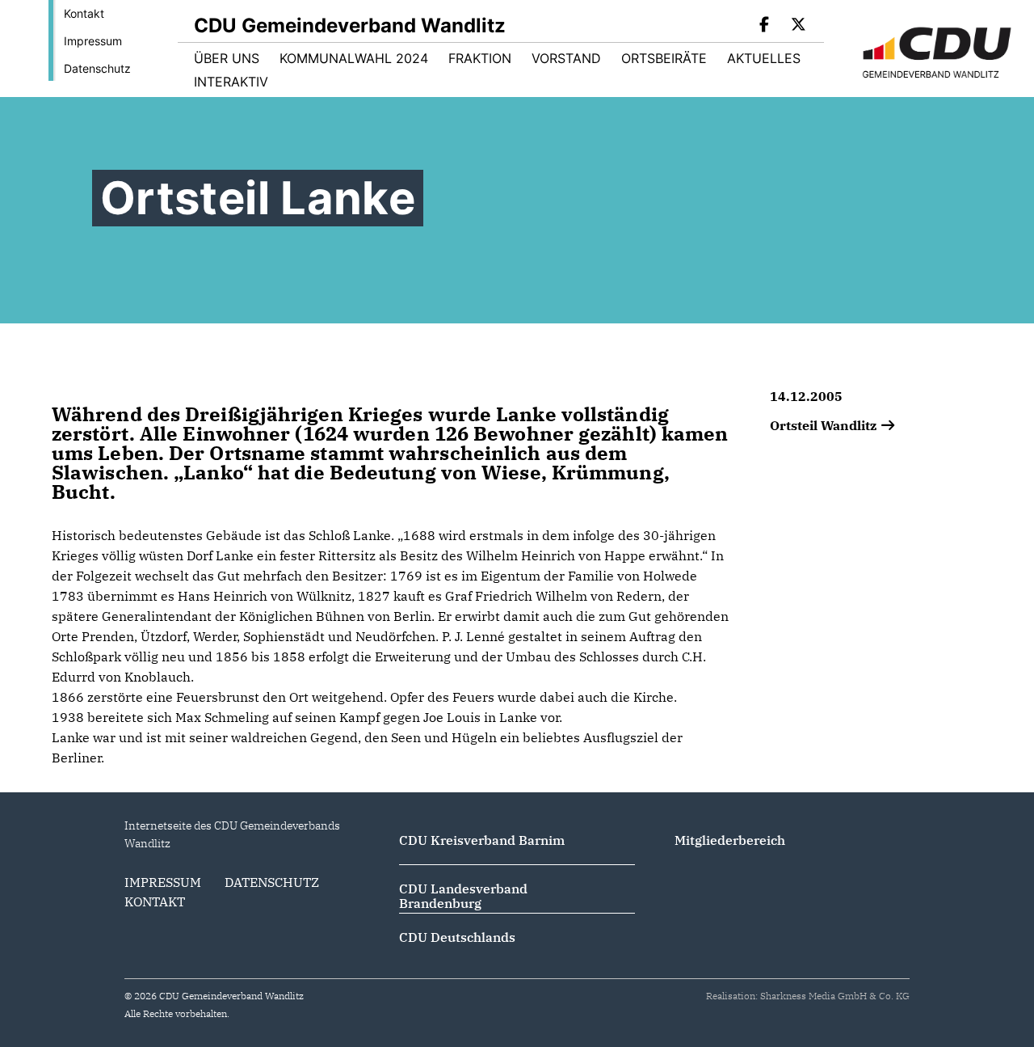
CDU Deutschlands (457, 937)
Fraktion (479, 58)
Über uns (226, 58)
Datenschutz (97, 68)
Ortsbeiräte (664, 58)
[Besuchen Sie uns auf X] (798, 26)
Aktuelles (764, 58)
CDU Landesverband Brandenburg (463, 895)
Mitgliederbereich (730, 840)
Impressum (93, 41)
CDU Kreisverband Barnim (482, 840)
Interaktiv (231, 81)
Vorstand (566, 58)
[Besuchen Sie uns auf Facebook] (765, 26)
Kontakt (84, 13)
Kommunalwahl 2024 (354, 58)
